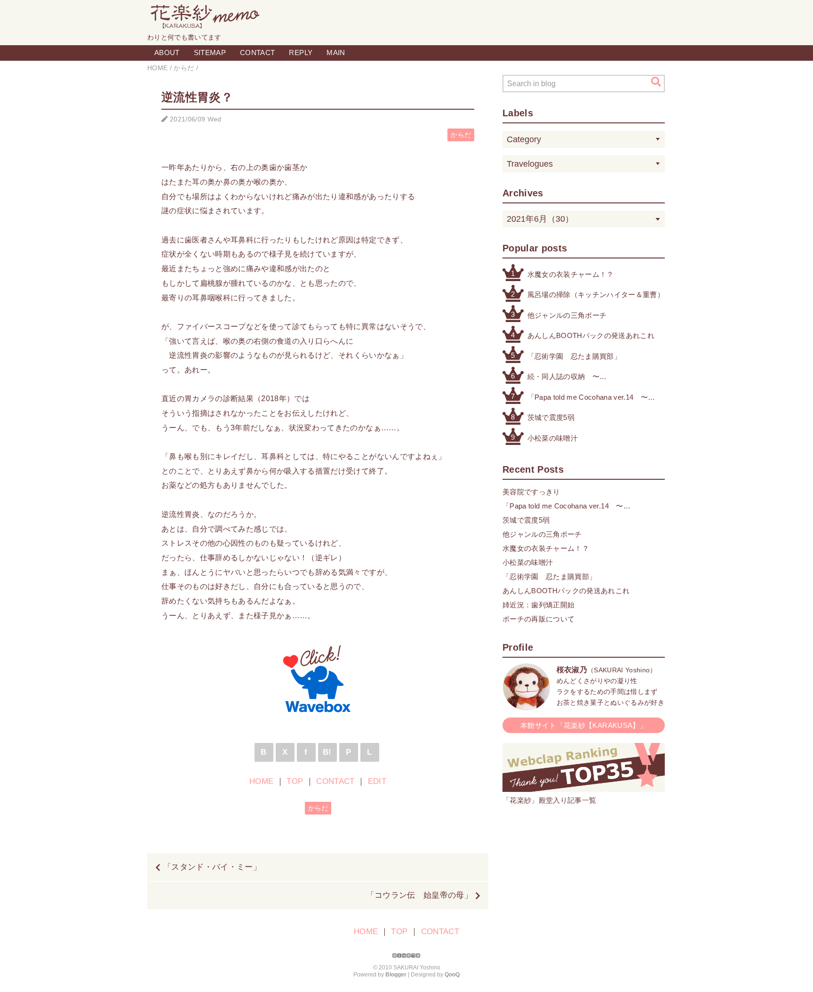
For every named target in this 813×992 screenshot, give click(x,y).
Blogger (395, 974)
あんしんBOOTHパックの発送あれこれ (590, 335)
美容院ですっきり (531, 492)
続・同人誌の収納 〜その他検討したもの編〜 (567, 377)
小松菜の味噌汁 (552, 438)
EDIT (377, 781)
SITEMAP (210, 52)
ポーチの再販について (538, 619)
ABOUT (167, 52)
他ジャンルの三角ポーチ (567, 315)
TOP (295, 781)
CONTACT (257, 52)
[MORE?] (526, 706)
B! (327, 752)
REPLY (300, 52)
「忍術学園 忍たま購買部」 (574, 356)
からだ (461, 134)
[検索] (656, 82)
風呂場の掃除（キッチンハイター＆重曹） (595, 294)
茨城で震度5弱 (550, 417)
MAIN (336, 52)
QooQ (452, 974)
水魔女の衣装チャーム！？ (570, 274)
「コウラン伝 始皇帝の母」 (419, 895)
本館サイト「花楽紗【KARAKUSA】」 (583, 725)
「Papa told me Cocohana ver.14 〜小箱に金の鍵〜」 (587, 398)
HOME (261, 781)
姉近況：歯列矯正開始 (538, 605)
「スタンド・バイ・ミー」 (212, 867)
